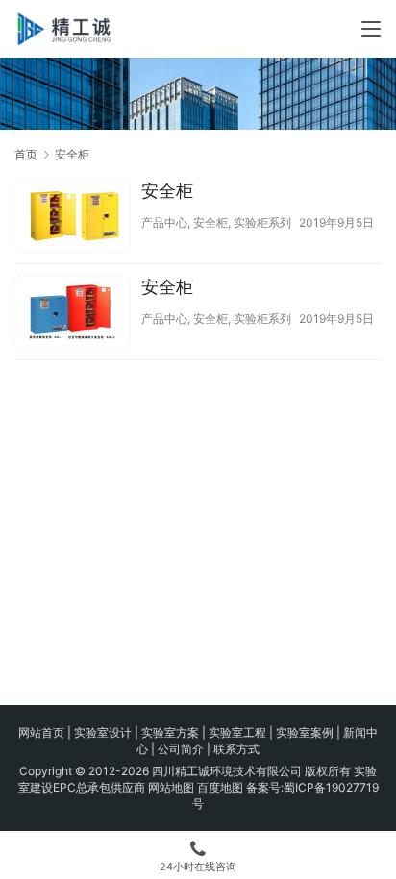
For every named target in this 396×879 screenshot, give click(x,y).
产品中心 (164, 222)
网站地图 (171, 787)
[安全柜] (72, 218)
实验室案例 (305, 732)
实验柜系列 (262, 222)
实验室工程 (237, 732)
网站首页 (41, 732)
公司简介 (181, 749)
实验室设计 (103, 732)
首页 (25, 154)
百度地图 (220, 787)
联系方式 (236, 749)
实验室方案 (170, 732)
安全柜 (167, 191)
